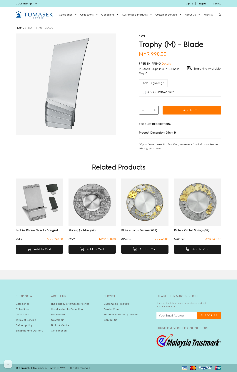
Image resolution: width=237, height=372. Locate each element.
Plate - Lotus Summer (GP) (139, 230)
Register (202, 3)
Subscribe (209, 315)
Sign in (189, 3)
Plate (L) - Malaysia (82, 230)
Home (20, 27)
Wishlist (208, 14)
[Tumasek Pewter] (34, 14)
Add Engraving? (160, 92)
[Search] (220, 14)
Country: (22, 3)
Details (166, 63)
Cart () (217, 3)
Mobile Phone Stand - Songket (37, 230)
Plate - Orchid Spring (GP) (191, 230)
